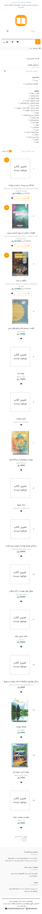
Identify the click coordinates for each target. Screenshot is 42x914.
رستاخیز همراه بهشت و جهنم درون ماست (21, 545)
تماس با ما (21, 7)
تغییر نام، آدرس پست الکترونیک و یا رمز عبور (24, 873)
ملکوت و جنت (21, 280)
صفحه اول (30, 901)
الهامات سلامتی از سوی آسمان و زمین (21, 232)
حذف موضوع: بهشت (32, 58)
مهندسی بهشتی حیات (21, 817)
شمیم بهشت (21, 418)
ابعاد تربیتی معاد (21, 636)
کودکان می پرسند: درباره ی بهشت (21, 185)
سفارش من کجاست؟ (26, 5)
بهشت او (21, 373)
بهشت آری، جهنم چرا (21, 771)
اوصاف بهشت (21, 726)
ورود (4, 42)
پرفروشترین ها (13, 901)
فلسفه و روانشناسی (30, 84)
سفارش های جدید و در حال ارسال (18, 858)
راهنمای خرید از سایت (30, 891)
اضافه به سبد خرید (22, 198)
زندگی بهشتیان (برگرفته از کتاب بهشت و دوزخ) (21, 681)
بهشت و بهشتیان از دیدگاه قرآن (21, 459)
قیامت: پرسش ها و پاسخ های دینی (21, 328)
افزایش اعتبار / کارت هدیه (12, 5)
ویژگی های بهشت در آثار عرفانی (21, 591)
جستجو (36, 48)
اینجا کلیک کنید (13, 889)
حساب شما (35, 5)
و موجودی (4, 151)
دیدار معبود (21, 504)
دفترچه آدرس (33, 876)
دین (35, 80)
